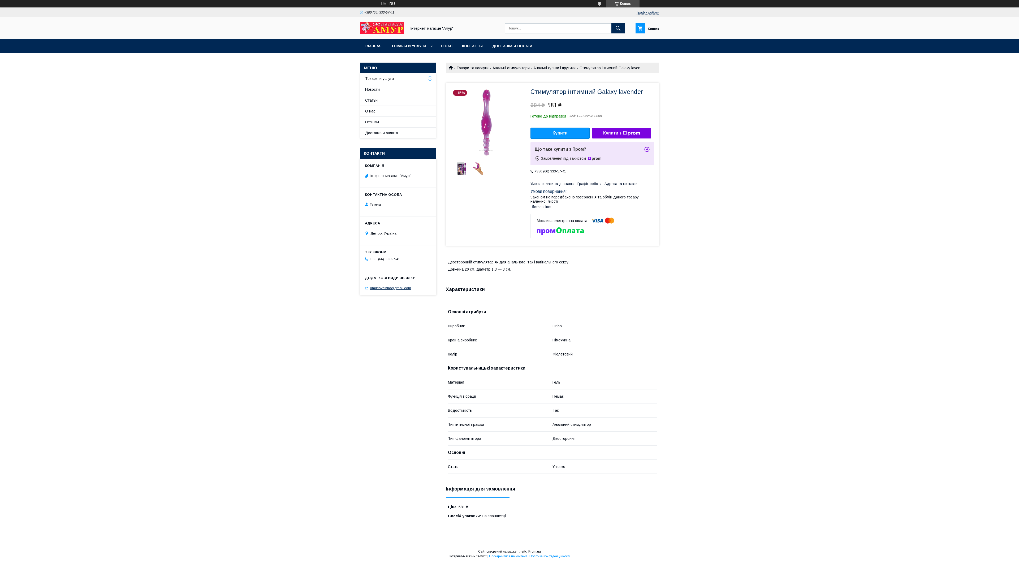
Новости (372, 89)
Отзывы (372, 122)
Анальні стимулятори (511, 68)
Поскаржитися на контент (508, 556)
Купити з (612, 133)
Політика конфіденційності (549, 556)
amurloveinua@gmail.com (390, 288)
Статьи (371, 100)
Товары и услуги (408, 46)
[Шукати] (618, 28)
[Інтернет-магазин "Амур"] (382, 32)
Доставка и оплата (512, 46)
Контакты (472, 46)
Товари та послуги (472, 68)
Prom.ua (534, 551)
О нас (446, 46)
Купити (560, 133)
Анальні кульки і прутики (554, 68)
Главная (373, 46)
